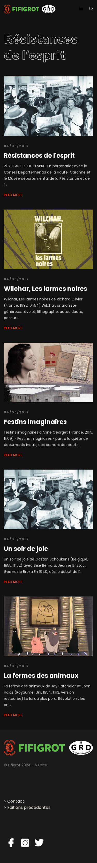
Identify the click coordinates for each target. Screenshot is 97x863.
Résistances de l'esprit (39, 155)
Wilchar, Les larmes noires (45, 288)
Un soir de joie (26, 548)
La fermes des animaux (41, 675)
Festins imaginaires (35, 422)
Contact (15, 801)
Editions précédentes (28, 807)
